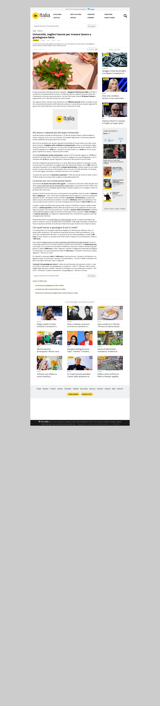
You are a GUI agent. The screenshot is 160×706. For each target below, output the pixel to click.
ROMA (39, 389)
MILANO (45, 389)
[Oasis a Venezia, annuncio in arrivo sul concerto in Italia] (79, 313)
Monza (69, 371)
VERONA (100, 389)
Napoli (69, 346)
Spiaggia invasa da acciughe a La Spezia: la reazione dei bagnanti (114, 73)
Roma (48, 40)
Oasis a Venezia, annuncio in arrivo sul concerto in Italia (78, 326)
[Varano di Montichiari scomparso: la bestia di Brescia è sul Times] (110, 338)
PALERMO (67, 389)
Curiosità (90, 14)
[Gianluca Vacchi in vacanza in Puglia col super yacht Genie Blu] (115, 110)
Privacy (53, 424)
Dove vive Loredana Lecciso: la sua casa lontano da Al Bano (114, 98)
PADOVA (120, 389)
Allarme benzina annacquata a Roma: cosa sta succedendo (48, 351)
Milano (53, 40)
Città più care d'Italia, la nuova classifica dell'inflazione (47, 376)
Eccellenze (57, 14)
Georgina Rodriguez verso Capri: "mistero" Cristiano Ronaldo (78, 351)
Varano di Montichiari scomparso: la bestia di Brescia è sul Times (107, 351)
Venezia (69, 321)
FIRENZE (76, 389)
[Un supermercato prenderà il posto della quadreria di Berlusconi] (79, 363)
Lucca (99, 321)
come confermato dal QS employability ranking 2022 (55, 186)
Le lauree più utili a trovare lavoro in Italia (50, 289)
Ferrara (39, 371)
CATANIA (107, 389)
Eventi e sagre (109, 18)
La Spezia (105, 68)
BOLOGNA (84, 389)
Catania (39, 321)
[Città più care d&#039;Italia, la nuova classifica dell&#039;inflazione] (49, 363)
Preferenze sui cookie (67, 424)
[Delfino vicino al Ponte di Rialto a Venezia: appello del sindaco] (110, 363)
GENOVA (92, 389)
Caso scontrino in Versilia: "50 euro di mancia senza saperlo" (109, 326)
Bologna (43, 40)
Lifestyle (56, 18)
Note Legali (48, 424)
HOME (34, 31)
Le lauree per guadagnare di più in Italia (49, 285)
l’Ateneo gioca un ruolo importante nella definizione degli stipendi (65, 242)
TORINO (53, 389)
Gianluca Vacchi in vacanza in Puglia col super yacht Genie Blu (113, 123)
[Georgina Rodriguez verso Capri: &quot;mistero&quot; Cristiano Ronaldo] (79, 338)
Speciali (73, 18)
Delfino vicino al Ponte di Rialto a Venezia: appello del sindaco (108, 376)
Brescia (100, 346)
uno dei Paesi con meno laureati (59, 220)
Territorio (108, 14)
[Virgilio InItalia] (41, 16)
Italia (58, 40)
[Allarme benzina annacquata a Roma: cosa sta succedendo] (49, 338)
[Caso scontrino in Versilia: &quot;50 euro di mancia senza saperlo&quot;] (110, 313)
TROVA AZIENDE (73, 394)
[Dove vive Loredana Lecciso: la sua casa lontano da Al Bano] (115, 85)
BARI (113, 389)
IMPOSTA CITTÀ (86, 394)
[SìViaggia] (91, 9)
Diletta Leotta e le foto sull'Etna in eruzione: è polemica (46, 326)
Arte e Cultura (75, 14)
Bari (103, 118)
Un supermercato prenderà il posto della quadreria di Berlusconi (78, 376)
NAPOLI (60, 389)
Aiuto (74, 424)
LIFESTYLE (39, 31)
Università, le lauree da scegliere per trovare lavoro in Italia (56, 293)
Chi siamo (43, 424)
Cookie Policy (59, 424)
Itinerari (90, 18)
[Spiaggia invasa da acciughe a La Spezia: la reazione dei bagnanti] (115, 60)
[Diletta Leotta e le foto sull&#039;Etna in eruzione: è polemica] (49, 313)
